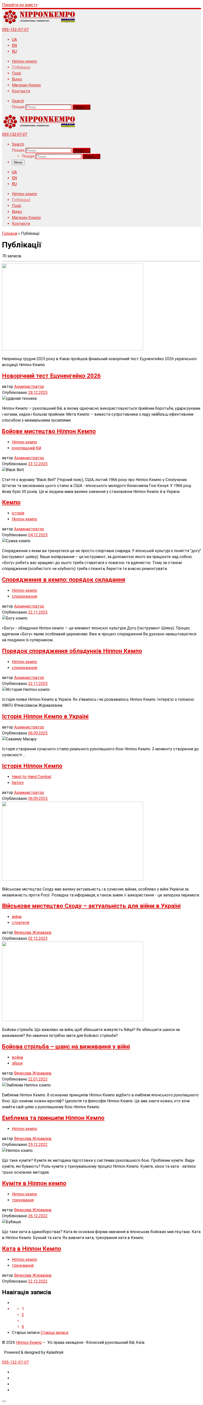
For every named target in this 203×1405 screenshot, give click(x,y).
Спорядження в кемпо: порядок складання (63, 579)
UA (14, 39)
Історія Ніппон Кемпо (32, 765)
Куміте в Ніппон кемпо (34, 1183)
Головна (9, 233)
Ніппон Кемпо (29, 1342)
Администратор (29, 386)
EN (14, 45)
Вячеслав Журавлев (32, 932)
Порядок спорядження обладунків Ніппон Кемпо (72, 651)
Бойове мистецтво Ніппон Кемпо (49, 431)
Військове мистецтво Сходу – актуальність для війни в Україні (91, 905)
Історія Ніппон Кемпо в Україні (45, 716)
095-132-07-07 (15, 29)
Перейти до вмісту (20, 4)
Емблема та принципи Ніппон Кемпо (53, 1117)
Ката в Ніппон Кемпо (31, 1248)
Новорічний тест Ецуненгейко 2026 (51, 375)
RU (14, 51)
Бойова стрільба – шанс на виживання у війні (66, 1046)
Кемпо (11, 502)
